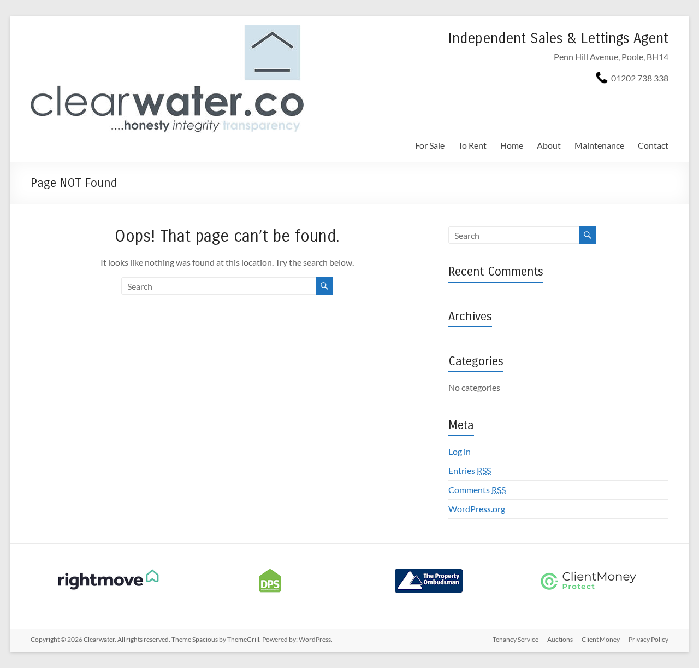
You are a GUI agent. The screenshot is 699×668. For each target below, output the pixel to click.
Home (511, 145)
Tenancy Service (515, 639)
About (549, 145)
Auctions (560, 639)
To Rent (472, 145)
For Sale (430, 145)
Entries (469, 470)
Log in (459, 451)
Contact (653, 145)
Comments (477, 489)
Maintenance (599, 145)
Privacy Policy (648, 639)
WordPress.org (476, 508)
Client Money (601, 639)
